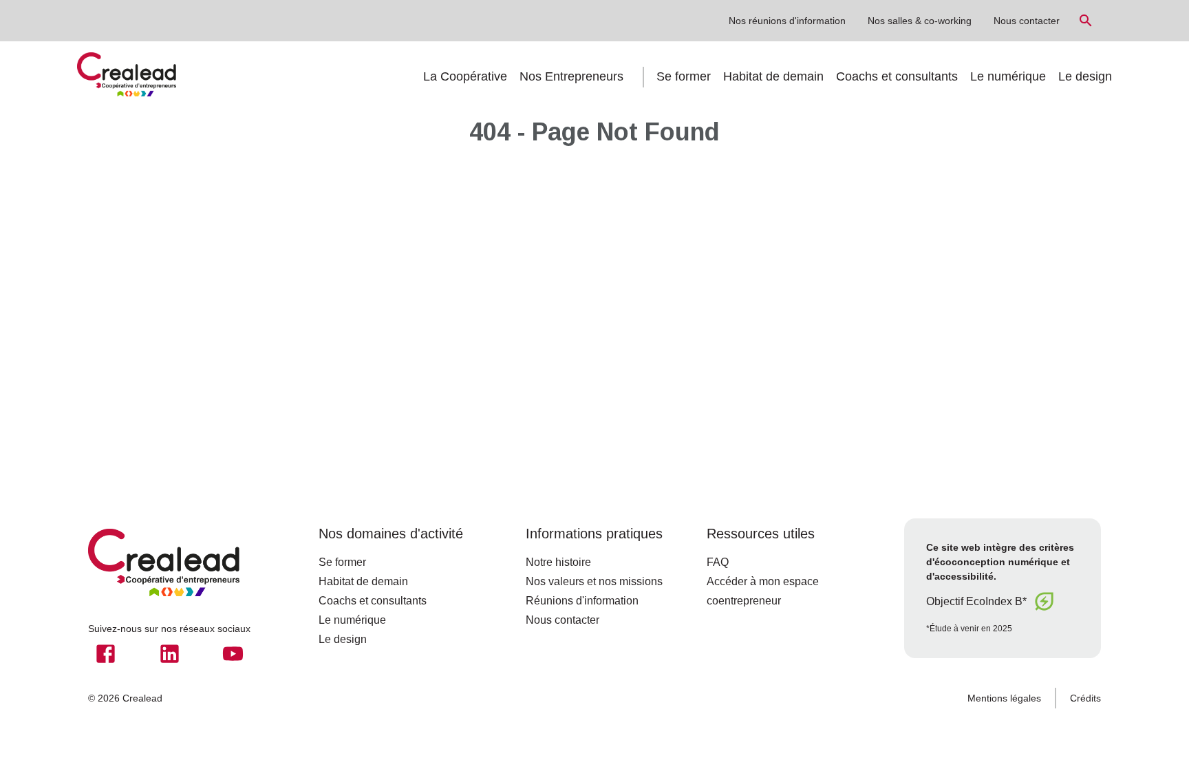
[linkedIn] (169, 653)
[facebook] (105, 653)
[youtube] (232, 653)
